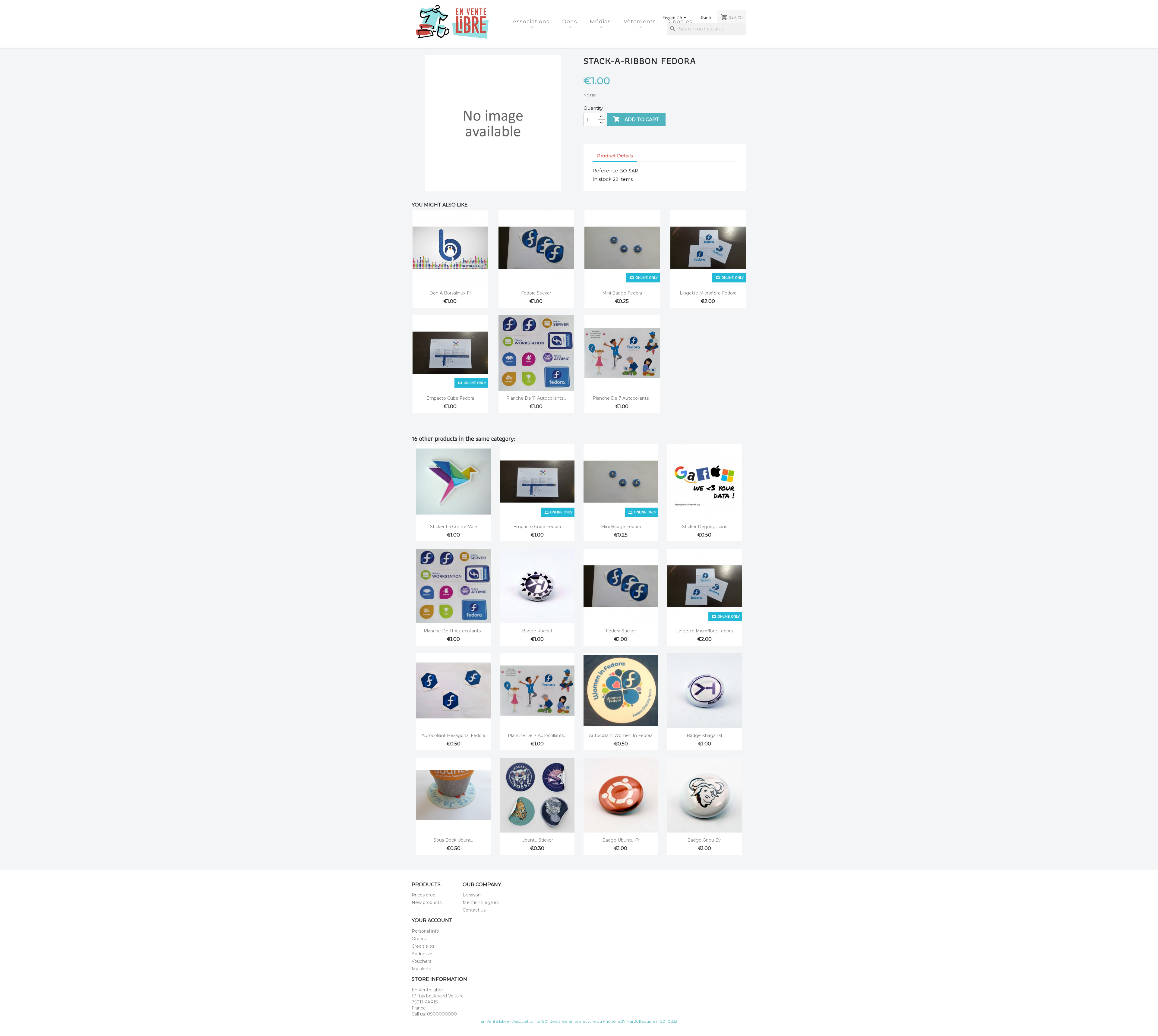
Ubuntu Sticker (537, 840)
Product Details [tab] (615, 156)
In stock (602, 179)
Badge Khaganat (705, 735)
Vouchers (421, 961)
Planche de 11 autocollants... (536, 398)
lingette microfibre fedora (708, 293)
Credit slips (423, 946)
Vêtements (641, 21)
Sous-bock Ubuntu (453, 840)
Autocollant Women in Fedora (621, 735)
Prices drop (423, 895)
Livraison (472, 895)
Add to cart (636, 119)
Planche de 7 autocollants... (622, 398)
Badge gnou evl (704, 840)
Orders (419, 938)
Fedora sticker (536, 293)
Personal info (425, 931)
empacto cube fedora (450, 398)
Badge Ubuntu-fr (620, 840)
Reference (605, 171)
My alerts (421, 968)
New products (426, 902)
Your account (432, 920)
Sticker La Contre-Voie (453, 526)
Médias (601, 21)
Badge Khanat (537, 631)
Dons (570, 21)
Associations (532, 21)
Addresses (422, 953)
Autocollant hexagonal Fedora (453, 735)
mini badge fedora (622, 293)
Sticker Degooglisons (704, 526)
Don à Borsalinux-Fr (450, 293)
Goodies (681, 21)
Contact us (474, 910)
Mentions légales (480, 902)
